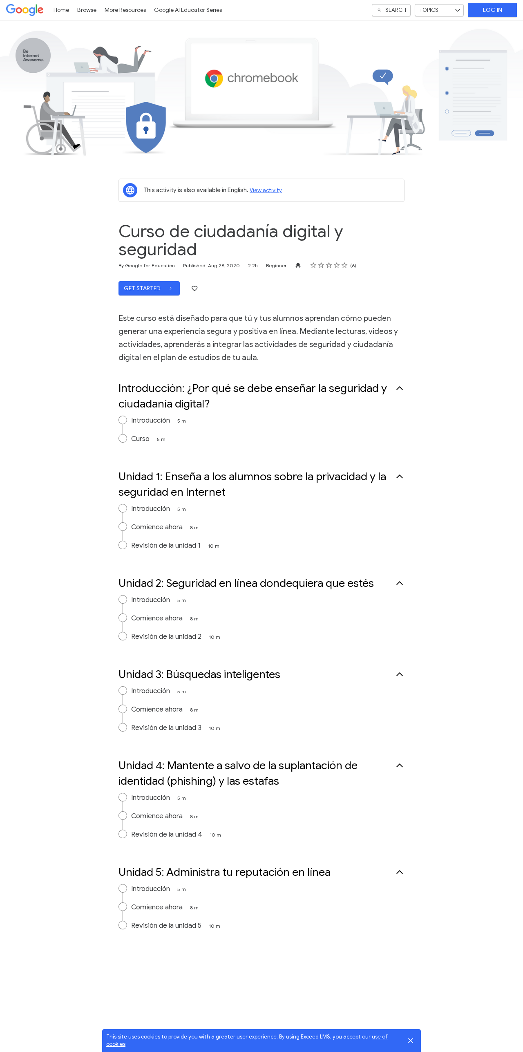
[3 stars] (329, 265)
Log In (492, 10)
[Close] (411, 1040)
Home (61, 10)
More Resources (125, 10)
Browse (86, 10)
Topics (428, 10)
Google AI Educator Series (188, 10)
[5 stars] (345, 265)
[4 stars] (337, 265)
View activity (266, 190)
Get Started (143, 288)
